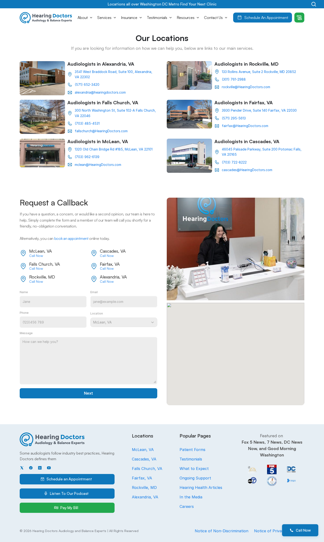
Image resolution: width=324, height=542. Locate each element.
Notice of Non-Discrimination (221, 530)
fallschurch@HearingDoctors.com (101, 131)
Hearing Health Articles (201, 487)
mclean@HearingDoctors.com (98, 165)
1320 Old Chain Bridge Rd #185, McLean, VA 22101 (114, 149)
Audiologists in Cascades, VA (246, 141)
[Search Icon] (314, 4)
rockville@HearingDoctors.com (246, 87)
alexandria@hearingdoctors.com (100, 92)
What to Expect (194, 468)
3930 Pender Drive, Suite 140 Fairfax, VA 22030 (259, 110)
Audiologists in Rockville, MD (246, 64)
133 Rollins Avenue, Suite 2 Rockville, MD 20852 (259, 72)
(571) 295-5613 (234, 118)
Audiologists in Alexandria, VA (100, 64)
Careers (187, 506)
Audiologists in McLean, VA (97, 141)
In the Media (191, 497)
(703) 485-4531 (87, 123)
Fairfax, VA (142, 478)
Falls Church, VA (147, 468)
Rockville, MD (144, 487)
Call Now (36, 256)
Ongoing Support (195, 478)
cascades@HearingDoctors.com (247, 170)
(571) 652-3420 (87, 84)
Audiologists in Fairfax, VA (243, 102)
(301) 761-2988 (234, 79)
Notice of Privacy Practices (279, 530)
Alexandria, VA (145, 497)
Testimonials (191, 459)
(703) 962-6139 (87, 157)
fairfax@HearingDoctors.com (245, 126)
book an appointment (71, 238)
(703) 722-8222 (234, 162)
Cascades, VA (144, 459)
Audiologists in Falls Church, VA (102, 102)
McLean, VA (143, 449)
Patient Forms (192, 449)
